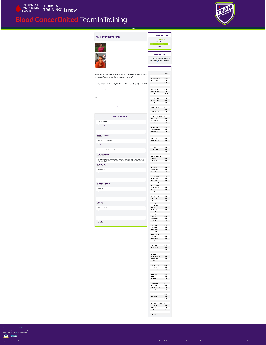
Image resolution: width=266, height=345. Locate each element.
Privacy (8, 327)
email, (16, 332)
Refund (4, 327)
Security (18, 327)
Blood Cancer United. (156, 61)
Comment (121, 107)
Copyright (13, 327)
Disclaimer (23, 327)
